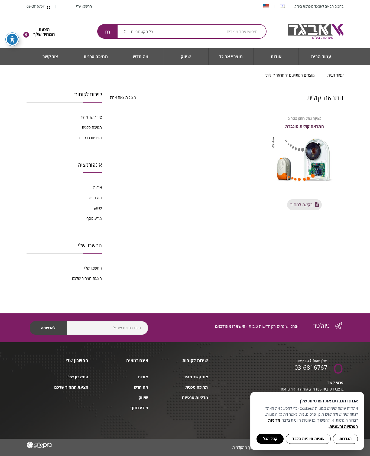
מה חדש (140, 57)
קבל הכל (270, 438)
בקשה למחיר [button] (301, 205)
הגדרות (345, 438)
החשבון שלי (84, 6)
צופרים (292, 118)
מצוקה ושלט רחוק (309, 118)
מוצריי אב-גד (230, 57)
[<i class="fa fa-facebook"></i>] (63, 6)
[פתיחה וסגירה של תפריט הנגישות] (12, 39)
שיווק (186, 57)
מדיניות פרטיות (90, 137)
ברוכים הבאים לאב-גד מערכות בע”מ (318, 6)
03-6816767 (36, 6)
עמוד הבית (321, 57)
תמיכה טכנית (95, 57)
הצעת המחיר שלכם (87, 278)
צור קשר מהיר (91, 117)
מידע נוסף (94, 218)
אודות (276, 57)
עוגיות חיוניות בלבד (308, 438)
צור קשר (50, 57)
